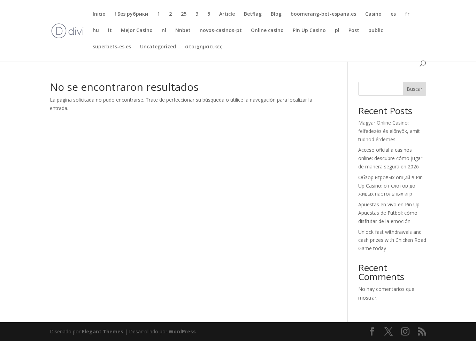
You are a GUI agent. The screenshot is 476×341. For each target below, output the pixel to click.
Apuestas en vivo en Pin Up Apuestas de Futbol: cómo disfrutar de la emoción (389, 212)
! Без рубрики (131, 14)
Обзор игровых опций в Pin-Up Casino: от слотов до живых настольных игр (391, 185)
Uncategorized (158, 47)
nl (164, 30)
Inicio (99, 14)
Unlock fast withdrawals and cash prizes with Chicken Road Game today (392, 240)
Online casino (267, 30)
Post (353, 30)
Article (227, 14)
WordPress (182, 331)
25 (183, 14)
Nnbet (183, 30)
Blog (276, 14)
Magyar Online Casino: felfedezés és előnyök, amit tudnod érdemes (389, 131)
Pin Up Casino (309, 30)
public (375, 30)
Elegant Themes (102, 331)
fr (407, 14)
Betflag (253, 14)
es (393, 14)
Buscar (414, 89)
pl (337, 30)
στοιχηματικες (204, 47)
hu (96, 30)
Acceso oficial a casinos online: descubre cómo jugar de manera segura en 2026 (390, 158)
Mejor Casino (137, 30)
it (110, 30)
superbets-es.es (112, 47)
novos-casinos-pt (221, 30)
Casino (373, 14)
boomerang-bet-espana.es (323, 14)
